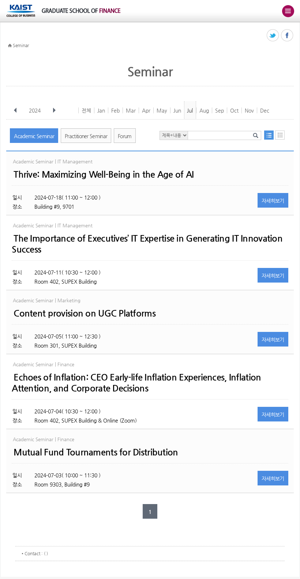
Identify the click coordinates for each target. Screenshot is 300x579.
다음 (54, 110)
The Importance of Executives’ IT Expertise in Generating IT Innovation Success (147, 243)
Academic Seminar (34, 136)
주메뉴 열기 (288, 11)
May (162, 110)
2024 (35, 110)
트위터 (273, 35)
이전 (15, 110)
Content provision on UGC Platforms (84, 313)
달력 (280, 135)
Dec (264, 110)
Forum (125, 136)
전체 (86, 110)
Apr (146, 110)
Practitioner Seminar (86, 136)
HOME (10, 45)
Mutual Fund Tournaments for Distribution (96, 452)
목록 (269, 135)
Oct (234, 110)
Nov (249, 110)
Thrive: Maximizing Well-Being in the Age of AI (104, 174)
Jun (177, 110)
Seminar (21, 45)
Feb (115, 110)
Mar (131, 110)
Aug (204, 110)
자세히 (273, 201)
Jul (190, 110)
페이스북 (287, 35)
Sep (219, 110)
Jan (101, 110)
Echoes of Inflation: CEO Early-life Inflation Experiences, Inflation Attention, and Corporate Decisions (136, 382)
